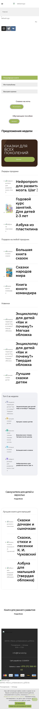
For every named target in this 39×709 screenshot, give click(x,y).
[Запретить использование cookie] (35, 699)
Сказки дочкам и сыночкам (26, 524)
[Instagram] (3, 28)
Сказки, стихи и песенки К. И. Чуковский (27, 545)
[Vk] (13, 28)
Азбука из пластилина (27, 227)
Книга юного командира (26, 288)
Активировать (20, 703)
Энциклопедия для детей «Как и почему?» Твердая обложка (25, 408)
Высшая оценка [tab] (9, 92)
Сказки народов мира (23, 271)
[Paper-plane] (8, 28)
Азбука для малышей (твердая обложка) (26, 571)
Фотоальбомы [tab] (9, 85)
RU (36, 22)
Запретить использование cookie (19, 706)
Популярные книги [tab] (11, 78)
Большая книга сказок (24, 450)
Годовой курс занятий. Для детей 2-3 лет (25, 207)
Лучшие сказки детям (24, 422)
